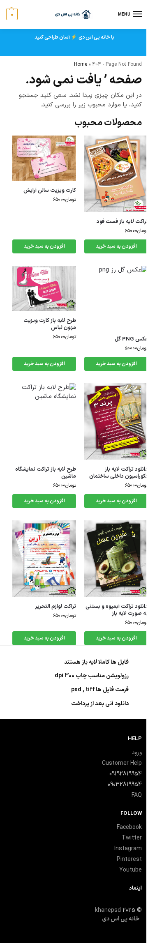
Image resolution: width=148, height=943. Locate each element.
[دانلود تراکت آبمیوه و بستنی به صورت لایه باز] (116, 558)
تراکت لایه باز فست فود (122, 221)
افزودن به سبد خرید (116, 246)
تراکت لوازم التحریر (55, 606)
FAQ (137, 795)
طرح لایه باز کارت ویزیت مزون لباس (49, 324)
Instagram (128, 848)
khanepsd (108, 910)
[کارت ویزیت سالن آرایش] (44, 158)
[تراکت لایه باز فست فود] (116, 174)
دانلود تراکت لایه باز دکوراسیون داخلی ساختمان (118, 473)
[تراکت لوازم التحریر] (44, 558)
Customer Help (122, 763)
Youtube (130, 870)
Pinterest (129, 859)
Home (80, 64)
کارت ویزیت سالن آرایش (49, 190)
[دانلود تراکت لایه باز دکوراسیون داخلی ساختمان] (116, 421)
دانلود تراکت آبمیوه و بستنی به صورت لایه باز (117, 610)
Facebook (129, 827)
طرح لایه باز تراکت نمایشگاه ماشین (45, 473)
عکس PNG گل (131, 339)
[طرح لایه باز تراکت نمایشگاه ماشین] (44, 421)
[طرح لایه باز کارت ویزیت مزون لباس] (44, 288)
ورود (137, 752)
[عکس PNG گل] (116, 297)
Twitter (132, 838)
